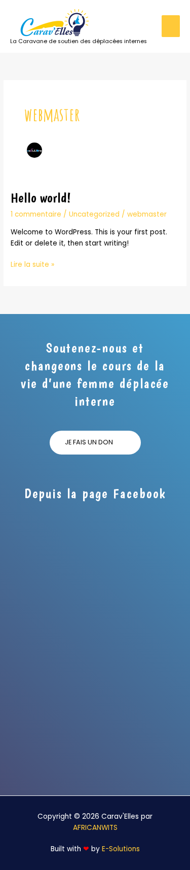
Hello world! (40, 197)
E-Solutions (121, 849)
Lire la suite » (32, 264)
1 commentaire (36, 214)
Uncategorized (94, 214)
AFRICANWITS (95, 827)
